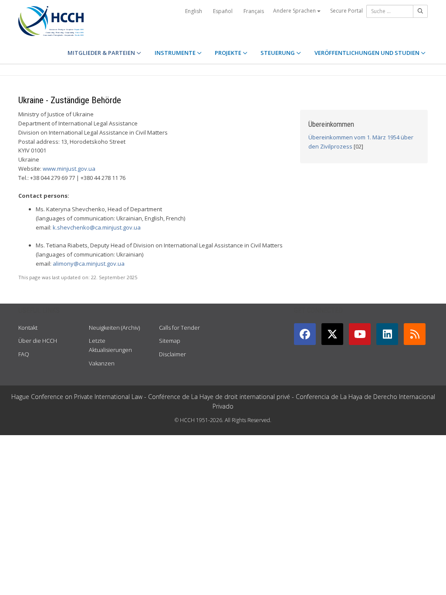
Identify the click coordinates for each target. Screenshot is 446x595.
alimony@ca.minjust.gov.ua (89, 263)
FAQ (23, 354)
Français (253, 11)
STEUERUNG (278, 53)
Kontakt (27, 327)
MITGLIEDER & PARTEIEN (102, 53)
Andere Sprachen (295, 10)
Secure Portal (346, 10)
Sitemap (169, 341)
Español (223, 11)
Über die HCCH (37, 341)
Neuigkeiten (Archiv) (114, 327)
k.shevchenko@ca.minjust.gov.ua (97, 227)
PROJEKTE (229, 53)
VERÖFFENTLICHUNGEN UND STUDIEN (367, 53)
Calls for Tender (179, 327)
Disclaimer (172, 354)
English (193, 11)
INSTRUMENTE (176, 53)
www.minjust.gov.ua (69, 168)
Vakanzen (102, 363)
